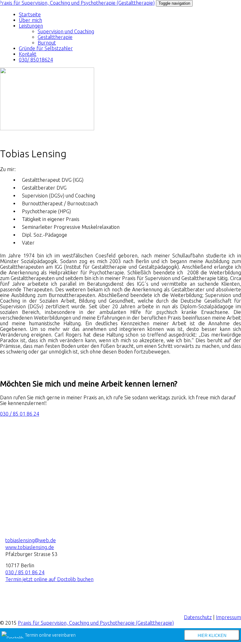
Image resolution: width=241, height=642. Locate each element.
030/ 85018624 (36, 59)
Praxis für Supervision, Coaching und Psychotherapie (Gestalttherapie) (96, 623)
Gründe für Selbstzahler (46, 48)
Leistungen (31, 26)
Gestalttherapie (55, 37)
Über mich (30, 20)
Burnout (47, 43)
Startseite (30, 14)
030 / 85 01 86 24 (19, 414)
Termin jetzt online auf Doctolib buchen (49, 579)
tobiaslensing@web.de (30, 540)
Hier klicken (212, 635)
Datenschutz (198, 617)
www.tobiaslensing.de (29, 547)
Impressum (228, 617)
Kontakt (27, 54)
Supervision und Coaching (66, 31)
